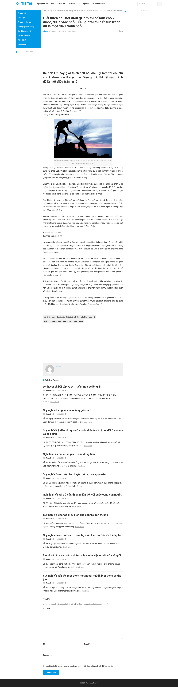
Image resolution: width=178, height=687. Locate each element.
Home (45, 11)
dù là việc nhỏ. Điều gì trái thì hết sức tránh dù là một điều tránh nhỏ (69, 317)
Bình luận (47, 608)
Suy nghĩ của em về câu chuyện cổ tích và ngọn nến (74, 474)
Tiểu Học (21, 18)
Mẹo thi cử (22, 40)
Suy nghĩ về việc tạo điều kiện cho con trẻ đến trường (75, 514)
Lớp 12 (52, 11)
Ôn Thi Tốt (24, 4)
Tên (45, 644)
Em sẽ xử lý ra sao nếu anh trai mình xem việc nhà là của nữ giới (82, 555)
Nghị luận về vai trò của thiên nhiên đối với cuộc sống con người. (82, 494)
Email (87, 644)
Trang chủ (22, 13)
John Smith (50, 390)
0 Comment (72, 31)
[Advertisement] (28, 89)
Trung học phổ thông (26, 27)
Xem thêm (22, 45)
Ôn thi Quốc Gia (24, 36)
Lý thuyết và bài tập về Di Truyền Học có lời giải (72, 386)
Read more (54, 402)
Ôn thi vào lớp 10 (24, 31)
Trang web (47, 655)
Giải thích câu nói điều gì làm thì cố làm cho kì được (63, 321)
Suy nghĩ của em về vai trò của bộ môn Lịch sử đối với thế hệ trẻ (82, 535)
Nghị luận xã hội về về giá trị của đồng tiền (69, 454)
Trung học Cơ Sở (24, 22)
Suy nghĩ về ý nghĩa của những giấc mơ (66, 410)
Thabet (95, 683)
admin (53, 31)
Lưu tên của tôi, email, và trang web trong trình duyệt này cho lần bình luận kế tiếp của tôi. (79, 666)
